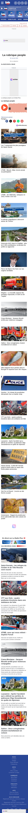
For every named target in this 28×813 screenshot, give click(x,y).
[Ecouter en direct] (19, 2)
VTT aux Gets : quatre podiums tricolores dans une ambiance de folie (13, 600)
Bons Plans (12, 19)
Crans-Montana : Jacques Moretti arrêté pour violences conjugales (13, 661)
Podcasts (14, 785)
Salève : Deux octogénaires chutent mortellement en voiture (12, 731)
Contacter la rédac (14, 772)
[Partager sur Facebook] (6, 122)
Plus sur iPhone (14, 792)
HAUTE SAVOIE (6, 25)
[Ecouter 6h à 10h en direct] (14, 542)
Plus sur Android (14, 794)
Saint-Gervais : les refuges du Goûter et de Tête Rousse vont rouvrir (13, 567)
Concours (14, 781)
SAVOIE (14, 25)
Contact (14, 758)
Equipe (14, 760)
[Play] (2, 8)
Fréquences (14, 764)
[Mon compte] (25, 2)
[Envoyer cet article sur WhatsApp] (18, 122)
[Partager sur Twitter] (10, 122)
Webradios (14, 787)
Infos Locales (14, 770)
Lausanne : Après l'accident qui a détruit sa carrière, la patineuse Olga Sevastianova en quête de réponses (13, 697)
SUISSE (25, 25)
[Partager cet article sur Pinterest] (14, 122)
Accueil (3, 19)
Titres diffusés (14, 762)
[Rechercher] (22, 2)
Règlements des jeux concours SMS (14, 802)
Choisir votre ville (23, 23)
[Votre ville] (15, 2)
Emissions (14, 779)
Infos (20, 19)
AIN (19, 25)
